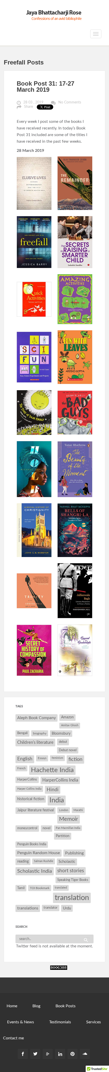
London (63, 810)
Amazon (67, 717)
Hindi (53, 789)
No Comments (69, 102)
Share (28, 107)
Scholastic (67, 862)
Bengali (22, 733)
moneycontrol (27, 828)
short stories (70, 870)
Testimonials (60, 1022)
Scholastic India (34, 871)
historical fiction (30, 799)
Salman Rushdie (43, 861)
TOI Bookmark (39, 888)
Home (12, 1006)
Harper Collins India (29, 788)
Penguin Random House (38, 853)
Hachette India (52, 770)
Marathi (78, 810)
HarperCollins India (60, 780)
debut (63, 742)
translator (51, 907)
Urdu (67, 908)
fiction (75, 759)
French (21, 768)
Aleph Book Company (36, 718)
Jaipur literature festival (35, 810)
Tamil (21, 888)
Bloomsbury (61, 733)
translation (72, 898)
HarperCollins (27, 779)
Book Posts (66, 1006)
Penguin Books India (31, 844)
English (24, 759)
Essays (42, 758)
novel (46, 828)
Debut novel (68, 750)
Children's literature (35, 742)
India (56, 800)
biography (39, 733)
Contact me (13, 1038)
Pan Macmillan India (68, 828)
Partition (62, 836)
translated (61, 887)
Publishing (74, 853)
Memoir (68, 819)
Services (93, 1022)
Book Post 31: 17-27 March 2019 (45, 86)
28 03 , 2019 (33, 102)
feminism (57, 758)
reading (23, 861)
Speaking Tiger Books (72, 880)
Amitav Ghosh (69, 725)
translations (27, 908)
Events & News (20, 1022)
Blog (36, 1006)
